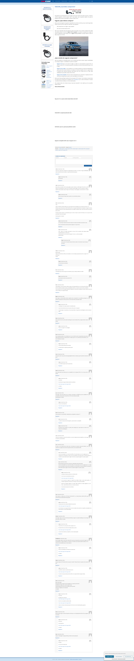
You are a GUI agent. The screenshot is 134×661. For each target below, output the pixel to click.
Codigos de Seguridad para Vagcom (49, 71)
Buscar (90, 1)
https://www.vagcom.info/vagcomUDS (64, 506)
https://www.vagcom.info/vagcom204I (64, 551)
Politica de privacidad (74, 659)
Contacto (92, 1)
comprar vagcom (75, 148)
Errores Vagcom (77, 1)
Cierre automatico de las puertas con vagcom (49, 86)
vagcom (70, 147)
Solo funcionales (119, 656)
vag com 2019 (60, 150)
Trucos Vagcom (71, 1)
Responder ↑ (60, 180)
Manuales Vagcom (64, 1)
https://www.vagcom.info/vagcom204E (64, 384)
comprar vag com (62, 148)
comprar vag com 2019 (68, 148)
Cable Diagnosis (57, 1)
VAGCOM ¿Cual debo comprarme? (65, 7)
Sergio (60, 147)
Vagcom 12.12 (59, 63)
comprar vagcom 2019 (81, 148)
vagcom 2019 (65, 150)
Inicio (53, 1)
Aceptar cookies (109, 656)
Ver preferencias (128, 656)
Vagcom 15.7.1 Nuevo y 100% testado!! (48, 82)
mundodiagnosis (76, 79)
